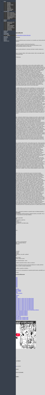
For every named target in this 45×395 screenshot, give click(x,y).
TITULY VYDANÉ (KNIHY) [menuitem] (11, 13)
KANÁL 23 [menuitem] (5, 39)
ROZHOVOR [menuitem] (9, 8)
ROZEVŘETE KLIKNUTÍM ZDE (24, 35)
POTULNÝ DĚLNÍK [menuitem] (10, 26)
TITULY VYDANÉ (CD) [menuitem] (10, 12)
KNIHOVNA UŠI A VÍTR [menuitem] (10, 22)
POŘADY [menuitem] (8, 35)
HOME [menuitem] (5, 1)
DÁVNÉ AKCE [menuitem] (9, 28)
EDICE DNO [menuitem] (6, 36)
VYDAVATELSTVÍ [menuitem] (6, 11)
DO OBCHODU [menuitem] (6, 33)
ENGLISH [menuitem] (5, 38)
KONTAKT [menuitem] (5, 32)
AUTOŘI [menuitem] (8, 18)
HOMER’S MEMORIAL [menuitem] (10, 25)
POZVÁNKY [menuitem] (9, 3)
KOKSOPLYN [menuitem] (6, 37)
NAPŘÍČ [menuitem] (8, 24)
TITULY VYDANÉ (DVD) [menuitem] (11, 15)
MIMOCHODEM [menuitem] (9, 10)
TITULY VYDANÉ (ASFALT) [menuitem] (11, 14)
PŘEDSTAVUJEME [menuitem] (10, 9)
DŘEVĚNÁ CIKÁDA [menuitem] (10, 4)
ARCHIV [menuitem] (5, 21)
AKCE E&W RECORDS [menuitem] (11, 27)
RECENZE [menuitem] (8, 2)
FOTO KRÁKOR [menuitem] (9, 23)
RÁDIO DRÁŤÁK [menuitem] (6, 34)
